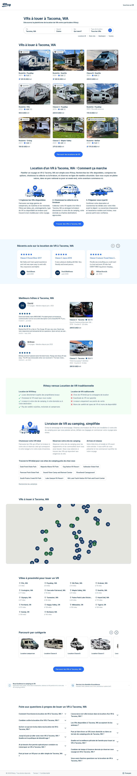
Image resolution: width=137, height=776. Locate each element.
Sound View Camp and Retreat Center (57, 472)
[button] (39, 30)
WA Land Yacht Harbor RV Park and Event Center (86, 478)
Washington (102, 36)
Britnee (31, 342)
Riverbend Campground (85, 472)
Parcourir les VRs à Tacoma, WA (68, 669)
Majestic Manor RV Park (50, 467)
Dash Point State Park (28, 467)
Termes (35, 773)
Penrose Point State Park (29, 472)
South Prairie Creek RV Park (30, 478)
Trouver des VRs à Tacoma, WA (68, 224)
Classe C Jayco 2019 (63, 258)
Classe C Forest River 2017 (31, 258)
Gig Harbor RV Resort (71, 467)
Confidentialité (45, 773)
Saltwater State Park (91, 467)
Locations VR (82, 36)
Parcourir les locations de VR (68, 154)
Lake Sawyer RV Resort (54, 478)
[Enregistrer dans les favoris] (48, 52)
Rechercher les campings (28, 484)
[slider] (26, 75)
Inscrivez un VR (128, 5)
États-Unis (92, 36)
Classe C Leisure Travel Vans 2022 (103, 258)
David (30, 303)
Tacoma (111, 36)
